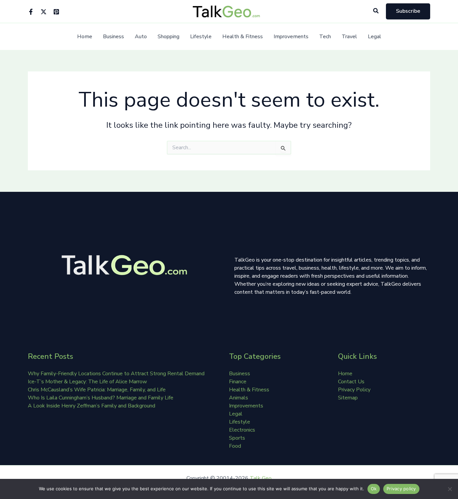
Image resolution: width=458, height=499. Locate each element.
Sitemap (348, 397)
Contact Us (351, 381)
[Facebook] (31, 12)
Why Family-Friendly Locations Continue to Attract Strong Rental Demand (116, 373)
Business (113, 37)
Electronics (242, 430)
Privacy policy (401, 488)
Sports (237, 438)
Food (235, 446)
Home (84, 37)
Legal (374, 37)
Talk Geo (261, 478)
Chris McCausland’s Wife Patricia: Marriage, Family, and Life (97, 389)
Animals (238, 397)
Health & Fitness (242, 37)
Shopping (168, 37)
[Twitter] (44, 12)
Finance (237, 381)
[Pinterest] (56, 12)
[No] (449, 489)
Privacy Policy (354, 389)
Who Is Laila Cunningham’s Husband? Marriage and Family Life (100, 397)
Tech (325, 37)
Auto (141, 37)
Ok (374, 488)
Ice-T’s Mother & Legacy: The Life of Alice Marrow (87, 381)
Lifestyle (201, 37)
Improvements (291, 37)
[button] (376, 11)
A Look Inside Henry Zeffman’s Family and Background (91, 405)
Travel (349, 37)
